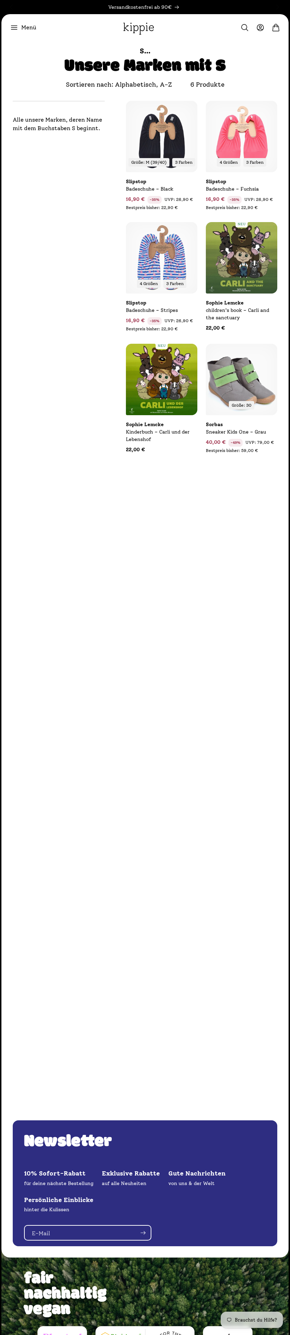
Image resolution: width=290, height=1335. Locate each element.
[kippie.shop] (139, 27)
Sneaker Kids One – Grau (236, 428)
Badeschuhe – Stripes (152, 306)
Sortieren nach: (90, 84)
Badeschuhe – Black (149, 185)
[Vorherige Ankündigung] (11, 7)
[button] (23, 28)
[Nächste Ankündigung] (277, 7)
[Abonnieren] (143, 1233)
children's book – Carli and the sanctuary (237, 310)
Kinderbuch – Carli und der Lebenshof (158, 432)
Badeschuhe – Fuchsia (232, 185)
